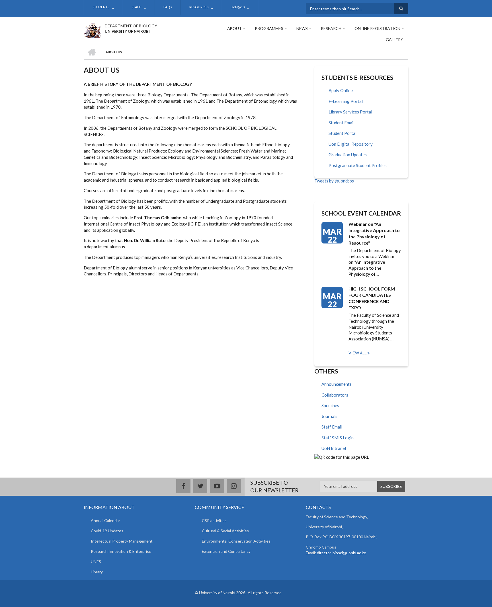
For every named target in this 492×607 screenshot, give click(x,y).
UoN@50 (238, 7)
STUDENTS (101, 7)
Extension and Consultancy (226, 551)
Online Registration (377, 28)
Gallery (394, 39)
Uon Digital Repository (351, 144)
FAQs (167, 7)
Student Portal (342, 133)
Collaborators (334, 394)
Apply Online (341, 90)
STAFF (136, 7)
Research (331, 28)
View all (357, 352)
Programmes (269, 28)
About (234, 28)
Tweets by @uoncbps (334, 180)
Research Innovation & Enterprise (121, 551)
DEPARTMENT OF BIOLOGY (131, 25)
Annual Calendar (105, 520)
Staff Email (331, 426)
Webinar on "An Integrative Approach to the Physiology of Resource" (374, 233)
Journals (329, 416)
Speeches (330, 405)
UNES (96, 561)
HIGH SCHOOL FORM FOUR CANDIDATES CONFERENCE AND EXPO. (371, 298)
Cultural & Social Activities (225, 530)
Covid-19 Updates (107, 530)
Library (97, 571)
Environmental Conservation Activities (236, 541)
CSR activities (214, 520)
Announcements (336, 384)
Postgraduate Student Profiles (358, 165)
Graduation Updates (348, 154)
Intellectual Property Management (122, 541)
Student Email (341, 122)
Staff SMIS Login (337, 437)
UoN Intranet (334, 448)
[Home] (92, 29)
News (302, 28)
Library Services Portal (350, 111)
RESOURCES (198, 7)
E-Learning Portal (346, 101)
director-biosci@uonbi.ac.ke (341, 552)
